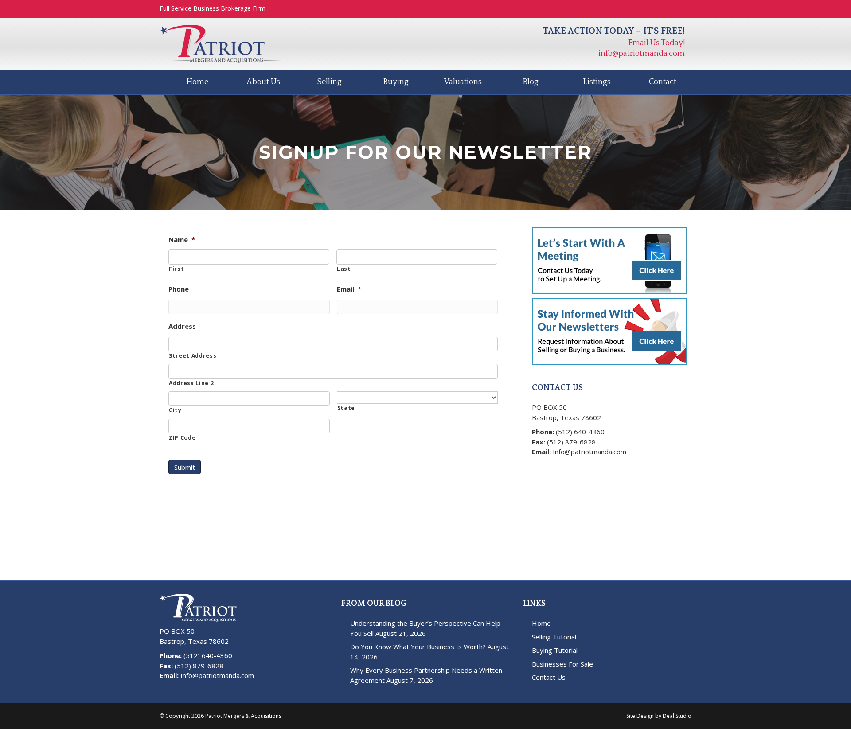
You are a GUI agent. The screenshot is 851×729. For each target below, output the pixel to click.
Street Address (192, 355)
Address (182, 326)
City (175, 410)
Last (344, 269)
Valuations (463, 82)
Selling (329, 82)
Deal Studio (677, 716)
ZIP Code (182, 437)
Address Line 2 (191, 383)
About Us (263, 82)
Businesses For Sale (562, 663)
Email (349, 289)
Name (181, 239)
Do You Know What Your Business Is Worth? (418, 646)
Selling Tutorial (554, 636)
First (176, 269)
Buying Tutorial (555, 650)
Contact (662, 82)
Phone (178, 289)
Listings (597, 82)
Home (197, 82)
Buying (396, 82)
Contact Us (549, 677)
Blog (531, 82)
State (346, 408)
